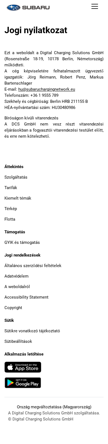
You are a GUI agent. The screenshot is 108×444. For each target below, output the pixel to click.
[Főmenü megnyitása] (94, 7)
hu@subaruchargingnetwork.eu (46, 89)
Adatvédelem (16, 276)
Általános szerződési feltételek (32, 265)
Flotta (9, 219)
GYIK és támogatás (22, 242)
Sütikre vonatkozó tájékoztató (32, 330)
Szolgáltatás (15, 177)
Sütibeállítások (18, 341)
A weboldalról (17, 286)
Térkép (10, 208)
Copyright (13, 307)
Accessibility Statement (26, 297)
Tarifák (10, 187)
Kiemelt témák (17, 198)
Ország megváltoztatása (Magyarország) (54, 406)
